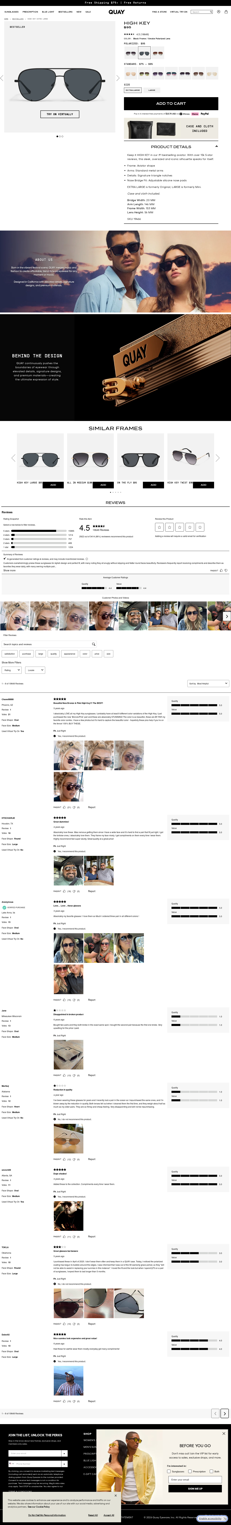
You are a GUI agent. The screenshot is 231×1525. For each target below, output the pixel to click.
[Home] (116, 12)
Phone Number (18, 1458)
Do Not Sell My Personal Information (47, 1515)
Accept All (109, 1515)
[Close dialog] (223, 1433)
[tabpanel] (60, 77)
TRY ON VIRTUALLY (60, 114)
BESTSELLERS (18, 19)
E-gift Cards (92, 1474)
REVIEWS (115, 503)
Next (118, 78)
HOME (6, 19)
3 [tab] (62, 136)
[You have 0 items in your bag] (226, 13)
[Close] (115, 1495)
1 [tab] (57, 136)
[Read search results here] (211, 11)
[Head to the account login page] (218, 13)
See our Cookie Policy (39, 1507)
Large (151, 90)
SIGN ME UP (195, 1488)
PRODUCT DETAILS (171, 147)
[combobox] (200, 12)
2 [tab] (60, 136)
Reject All (93, 1515)
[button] (110, 492)
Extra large (133, 90)
